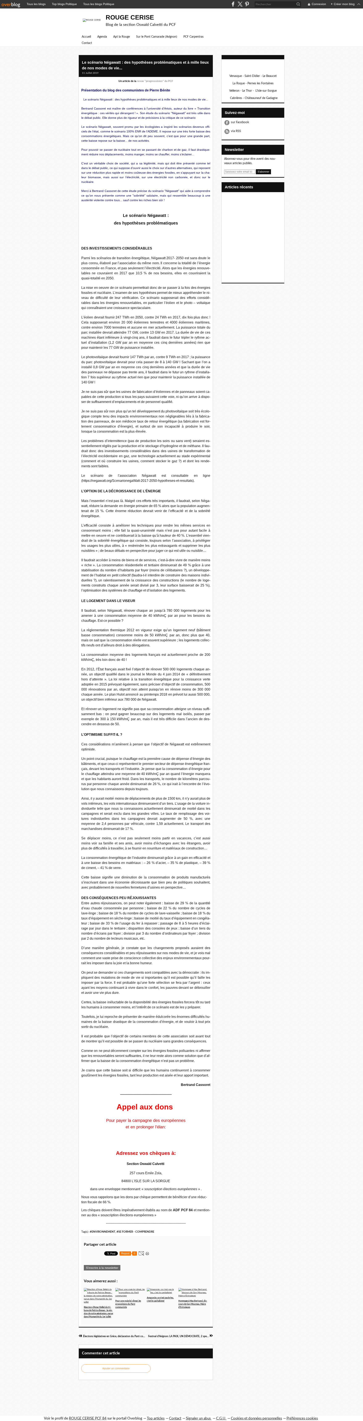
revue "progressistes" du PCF (155, 81)
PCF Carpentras (193, 36)
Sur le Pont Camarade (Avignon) (156, 36)
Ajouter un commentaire (116, 1368)
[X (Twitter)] (240, 4)
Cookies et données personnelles (256, 1418)
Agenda (102, 36)
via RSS (236, 131)
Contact (87, 43)
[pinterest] (247, 4)
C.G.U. (221, 1418)
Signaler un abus (199, 1418)
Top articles (155, 1418)
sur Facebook (240, 122)
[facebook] (233, 4)
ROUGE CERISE (130, 17)
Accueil (86, 36)
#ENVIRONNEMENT (102, 1232)
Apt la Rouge (121, 36)
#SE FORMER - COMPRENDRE (135, 1232)
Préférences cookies (302, 1418)
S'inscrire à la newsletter (102, 1267)
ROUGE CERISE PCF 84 (88, 1418)
